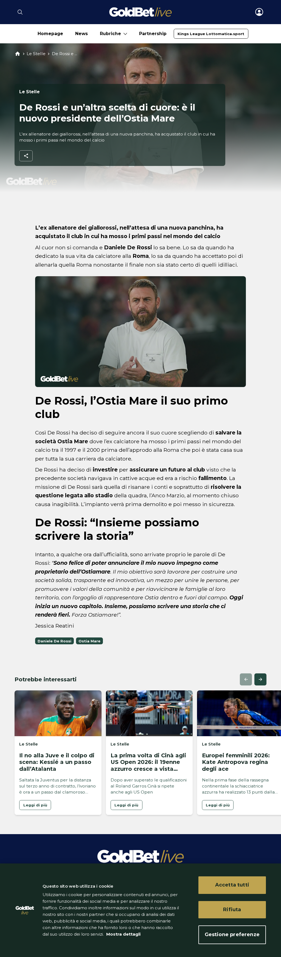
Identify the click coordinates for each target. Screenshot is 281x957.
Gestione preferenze (232, 934)
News (81, 33)
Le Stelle (36, 53)
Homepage (50, 33)
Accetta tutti (232, 885)
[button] (246, 679)
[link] (211, 34)
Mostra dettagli (122, 934)
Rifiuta (232, 910)
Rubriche (110, 33)
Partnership (153, 33)
